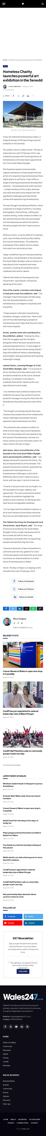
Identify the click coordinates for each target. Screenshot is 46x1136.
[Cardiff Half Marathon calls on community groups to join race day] (23, 734)
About (13, 1119)
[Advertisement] (23, 33)
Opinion (6, 1096)
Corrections (22, 1123)
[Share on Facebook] (13, 96)
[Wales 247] (23, 4)
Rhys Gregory (15, 86)
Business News (9, 1081)
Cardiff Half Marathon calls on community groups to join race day (22, 752)
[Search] (42, 4)
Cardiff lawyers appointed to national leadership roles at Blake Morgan (20, 712)
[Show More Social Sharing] (33, 96)
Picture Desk (34, 1119)
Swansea (6, 1065)
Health (5, 1054)
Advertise (22, 1119)
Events (5, 1092)
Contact (34, 1123)
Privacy (11, 1123)
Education (7, 1050)
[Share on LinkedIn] (28, 96)
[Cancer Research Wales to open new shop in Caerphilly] (23, 655)
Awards (6, 1085)
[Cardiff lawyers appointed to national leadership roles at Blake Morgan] (23, 695)
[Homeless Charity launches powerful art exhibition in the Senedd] (23, 114)
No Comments (9, 90)
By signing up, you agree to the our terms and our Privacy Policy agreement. (24, 965)
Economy (6, 1100)
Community (7, 1046)
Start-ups (6, 1104)
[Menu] (3, 4)
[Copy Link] (23, 96)
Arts (5, 66)
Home (5, 60)
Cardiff (5, 1061)
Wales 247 (25, 1129)
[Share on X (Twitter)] (18, 96)
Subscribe (23, 971)
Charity (6, 1058)
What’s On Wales (9, 1042)
